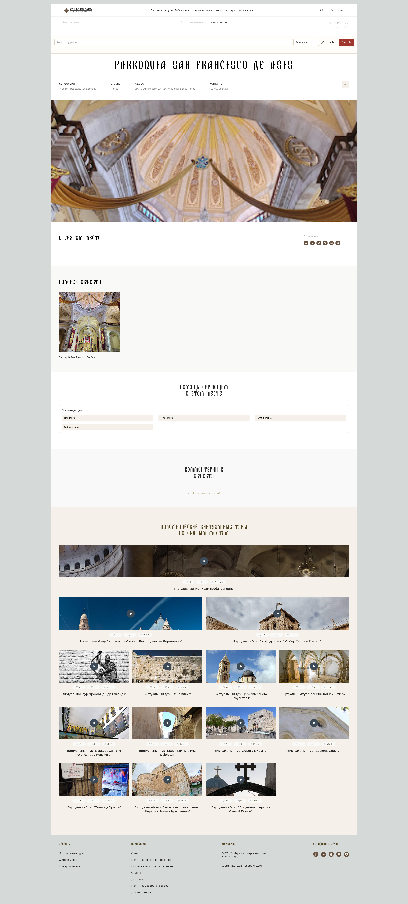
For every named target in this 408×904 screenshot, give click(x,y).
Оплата (136, 872)
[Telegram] (337, 243)
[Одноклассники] (312, 243)
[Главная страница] (181, 22)
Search (346, 42)
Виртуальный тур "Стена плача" (167, 694)
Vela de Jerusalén (78, 10)
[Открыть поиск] (332, 10)
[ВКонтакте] (306, 243)
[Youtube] (338, 854)
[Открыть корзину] (316, 10)
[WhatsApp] (331, 243)
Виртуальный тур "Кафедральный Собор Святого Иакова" (277, 641)
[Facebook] (315, 854)
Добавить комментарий (206, 493)
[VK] (323, 854)
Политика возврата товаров (149, 885)
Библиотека (182, 10)
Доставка (137, 879)
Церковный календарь (242, 10)
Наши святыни (201, 10)
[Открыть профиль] (341, 10)
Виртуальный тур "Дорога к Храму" (240, 751)
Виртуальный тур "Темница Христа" (94, 807)
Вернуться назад (70, 22)
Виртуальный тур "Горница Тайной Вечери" (314, 694)
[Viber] (325, 243)
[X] (318, 243)
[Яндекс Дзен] (346, 854)
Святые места (68, 859)
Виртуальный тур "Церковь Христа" (314, 751)
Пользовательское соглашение (152, 866)
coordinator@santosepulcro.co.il (242, 865)
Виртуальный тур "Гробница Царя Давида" (94, 694)
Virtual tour (330, 42)
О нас (135, 853)
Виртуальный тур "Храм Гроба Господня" (204, 589)
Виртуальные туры (162, 10)
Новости (219, 10)
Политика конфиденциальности (152, 859)
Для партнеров (141, 892)
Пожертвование (70, 866)
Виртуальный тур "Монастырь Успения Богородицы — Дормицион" (131, 641)
